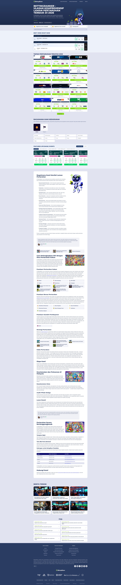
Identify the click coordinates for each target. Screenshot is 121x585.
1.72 (45, 160)
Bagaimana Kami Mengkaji (73, 550)
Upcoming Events (79, 146)
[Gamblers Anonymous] (44, 575)
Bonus (45, 548)
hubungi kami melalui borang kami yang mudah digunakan (68, 472)
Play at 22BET (40, 164)
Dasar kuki (48, 583)
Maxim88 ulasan (78, 109)
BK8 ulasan (60, 81)
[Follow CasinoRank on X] (80, 566)
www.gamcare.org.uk (68, 455)
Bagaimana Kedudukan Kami (74, 551)
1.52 (69, 162)
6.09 (75, 160)
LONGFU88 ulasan (42, 67)
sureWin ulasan (42, 95)
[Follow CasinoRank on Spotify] (84, 566)
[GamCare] (51, 575)
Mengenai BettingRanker (73, 548)
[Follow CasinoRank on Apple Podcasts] (86, 566)
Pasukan (45, 555)
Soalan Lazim (58, 555)
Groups (85, 146)
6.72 (84, 160)
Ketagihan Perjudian (39, 583)
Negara (45, 551)
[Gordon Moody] (59, 575)
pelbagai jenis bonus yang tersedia (43, 297)
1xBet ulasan (60, 67)
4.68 (39, 162)
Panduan (81, 1)
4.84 (54, 162)
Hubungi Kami (73, 553)
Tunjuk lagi (60, 113)
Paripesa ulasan (78, 95)
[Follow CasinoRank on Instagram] (77, 566)
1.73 (60, 160)
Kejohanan (45, 553)
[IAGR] (39, 575)
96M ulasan (42, 109)
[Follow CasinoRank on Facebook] (75, 566)
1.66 (45, 162)
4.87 (39, 160)
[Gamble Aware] (72, 575)
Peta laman (74, 555)
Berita (86, 1)
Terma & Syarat (82, 583)
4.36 (42, 160)
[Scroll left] (34, 158)
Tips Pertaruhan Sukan (59, 550)
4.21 (57, 160)
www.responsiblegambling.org (70, 459)
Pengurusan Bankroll (58, 553)
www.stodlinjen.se (68, 463)
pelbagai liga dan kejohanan (52, 275)
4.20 (42, 162)
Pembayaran (45, 550)
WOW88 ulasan (78, 81)
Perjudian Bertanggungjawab (58, 551)
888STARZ (36, 160)
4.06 (57, 162)
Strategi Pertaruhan (58, 548)
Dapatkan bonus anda (42, 65)
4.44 (72, 162)
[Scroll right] (87, 158)
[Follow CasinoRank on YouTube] (82, 566)
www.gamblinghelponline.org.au (70, 461)
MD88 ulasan (79, 67)
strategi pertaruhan (44, 331)
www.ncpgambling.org (68, 457)
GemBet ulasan (60, 95)
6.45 (84, 162)
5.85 (75, 162)
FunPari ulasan (42, 81)
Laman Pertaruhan (63, 1)
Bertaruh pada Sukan (73, 1)
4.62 (72, 160)
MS (34, 566)
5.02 (54, 160)
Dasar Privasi (55, 583)
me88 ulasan (60, 109)
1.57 (69, 160)
